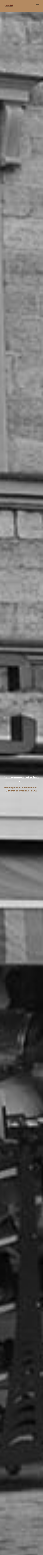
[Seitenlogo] (9, 6)
